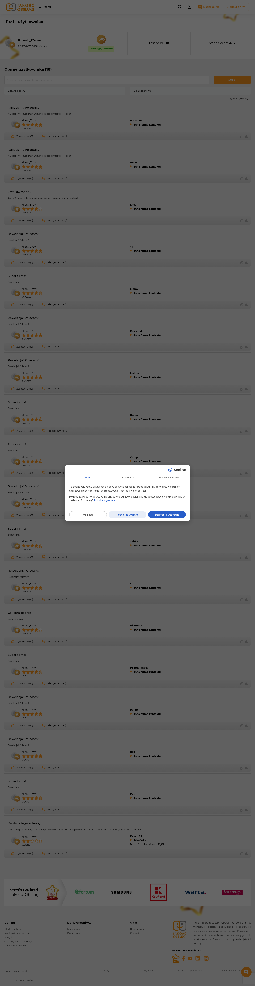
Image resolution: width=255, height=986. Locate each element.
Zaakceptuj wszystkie (167, 514)
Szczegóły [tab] (128, 477)
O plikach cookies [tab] (169, 477)
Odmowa (88, 514)
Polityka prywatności (105, 500)
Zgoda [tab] (86, 477)
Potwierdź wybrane (127, 514)
